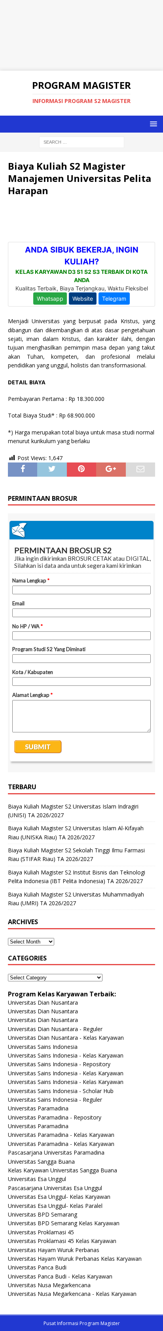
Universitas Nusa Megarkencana (49, 1285)
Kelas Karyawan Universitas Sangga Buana (62, 1170)
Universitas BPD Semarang (42, 1214)
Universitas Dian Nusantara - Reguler (55, 1029)
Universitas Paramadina (38, 1108)
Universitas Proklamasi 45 (41, 1232)
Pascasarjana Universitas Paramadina (56, 1152)
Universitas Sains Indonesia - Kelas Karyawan (65, 1055)
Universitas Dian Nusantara (43, 1002)
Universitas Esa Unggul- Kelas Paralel (55, 1205)
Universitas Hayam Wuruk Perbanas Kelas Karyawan (75, 1258)
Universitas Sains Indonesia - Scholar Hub (61, 1091)
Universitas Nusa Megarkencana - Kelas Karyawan (72, 1293)
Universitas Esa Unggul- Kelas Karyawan (59, 1196)
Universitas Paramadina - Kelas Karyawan (61, 1134)
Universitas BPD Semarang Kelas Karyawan (63, 1223)
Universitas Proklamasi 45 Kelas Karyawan (62, 1241)
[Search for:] (81, 141)
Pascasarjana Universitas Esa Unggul (55, 1188)
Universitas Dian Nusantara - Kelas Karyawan (66, 1037)
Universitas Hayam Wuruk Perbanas (53, 1250)
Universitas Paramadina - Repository (54, 1117)
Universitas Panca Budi (37, 1267)
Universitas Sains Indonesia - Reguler (55, 1099)
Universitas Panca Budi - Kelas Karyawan (60, 1276)
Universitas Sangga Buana (41, 1161)
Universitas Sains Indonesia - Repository (59, 1064)
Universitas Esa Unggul (37, 1179)
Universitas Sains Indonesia (43, 1046)
